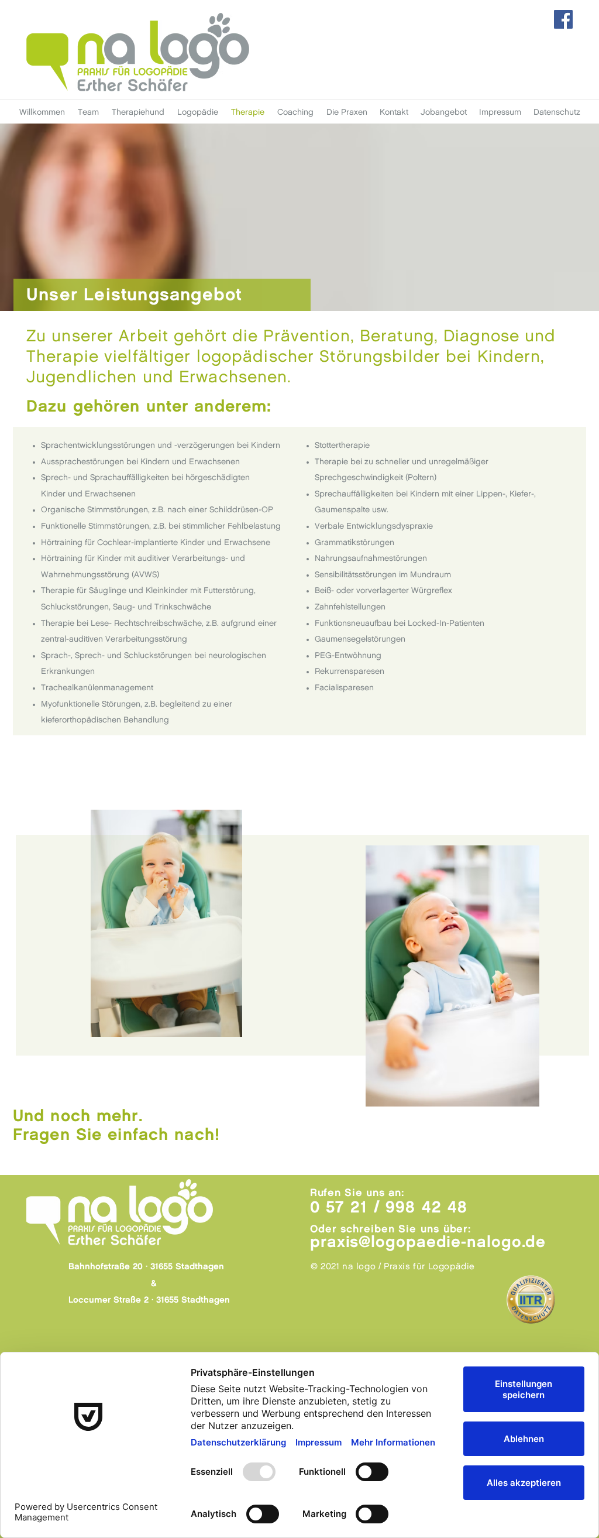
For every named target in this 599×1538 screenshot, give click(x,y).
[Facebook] (563, 19)
